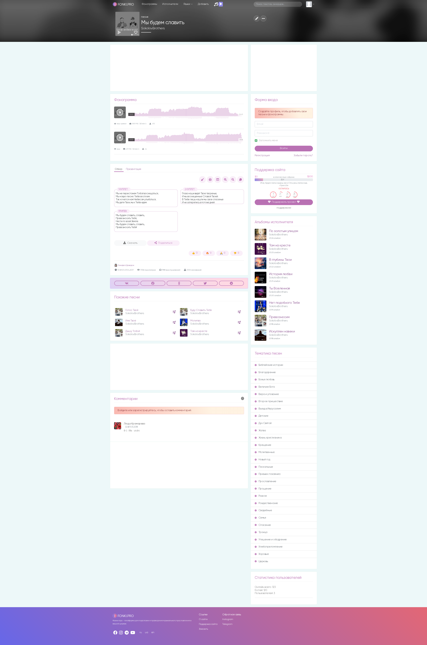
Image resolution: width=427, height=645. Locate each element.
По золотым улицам (283, 231)
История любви (280, 274)
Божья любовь (267, 379)
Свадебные (265, 510)
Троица (263, 532)
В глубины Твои (280, 260)
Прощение (265, 488)
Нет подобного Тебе (284, 303)
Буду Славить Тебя (201, 310)
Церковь (263, 561)
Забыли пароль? (303, 155)
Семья (262, 517)
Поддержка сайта (208, 624)
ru (141, 632)
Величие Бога (267, 387)
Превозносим (279, 317)
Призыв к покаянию (270, 474)
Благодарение (267, 372)
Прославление (267, 481)
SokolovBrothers (153, 28)
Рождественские (268, 503)
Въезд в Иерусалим (270, 408)
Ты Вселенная (279, 288)
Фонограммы (149, 4)
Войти (284, 148)
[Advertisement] (179, 68)
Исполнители (170, 4)
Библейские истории (271, 365)
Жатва (262, 430)
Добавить (203, 4)
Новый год (264, 459)
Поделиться (165, 243)
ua (146, 632)
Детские (263, 416)
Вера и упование (269, 394)
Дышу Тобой (132, 331)
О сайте (203, 619)
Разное (263, 496)
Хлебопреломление (271, 546)
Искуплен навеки (282, 331)
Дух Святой (265, 423)
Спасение (265, 525)
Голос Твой (131, 310)
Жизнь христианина (270, 437)
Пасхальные (266, 467)
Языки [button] (187, 4)
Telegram (227, 624)
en (152, 632)
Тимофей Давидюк (125, 265)
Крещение (265, 445)
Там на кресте (198, 331)
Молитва (195, 320)
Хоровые (264, 554)
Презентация (133, 169)
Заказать (203, 629)
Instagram (227, 619)
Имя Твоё (130, 320)
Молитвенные (267, 452)
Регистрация (262, 155)
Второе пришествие (271, 401)
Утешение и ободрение (273, 539)
